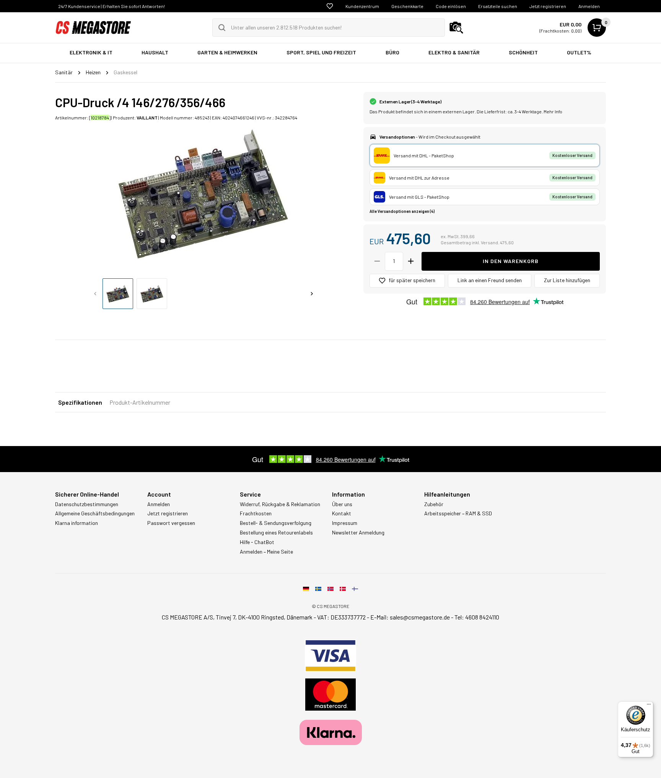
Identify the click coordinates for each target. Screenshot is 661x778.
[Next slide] (311, 293)
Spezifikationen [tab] (80, 402)
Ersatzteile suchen (497, 6)
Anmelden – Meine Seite (266, 552)
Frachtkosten (256, 513)
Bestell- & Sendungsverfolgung (275, 523)
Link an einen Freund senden (489, 280)
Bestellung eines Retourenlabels (276, 533)
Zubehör (433, 504)
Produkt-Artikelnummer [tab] (139, 402)
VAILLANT (147, 117)
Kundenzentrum (362, 6)
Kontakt (341, 513)
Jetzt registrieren (547, 6)
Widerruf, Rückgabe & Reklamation (280, 504)
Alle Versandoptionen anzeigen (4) (402, 211)
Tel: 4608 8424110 (476, 617)
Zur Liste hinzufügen (567, 280)
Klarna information (76, 523)
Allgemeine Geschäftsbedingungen (95, 513)
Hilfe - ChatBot (257, 542)
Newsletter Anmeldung (358, 533)
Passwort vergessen (171, 523)
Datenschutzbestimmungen (86, 504)
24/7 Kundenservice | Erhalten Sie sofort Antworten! (111, 6)
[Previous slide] (95, 293)
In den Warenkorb (511, 261)
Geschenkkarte (407, 6)
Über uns (342, 504)
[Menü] (648, 706)
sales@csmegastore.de (420, 617)
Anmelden (589, 6)
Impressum (344, 523)
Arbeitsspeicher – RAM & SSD (458, 513)
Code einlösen (451, 6)
